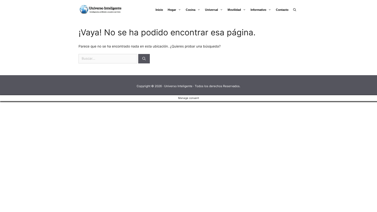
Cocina (190, 9)
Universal (211, 9)
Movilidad (234, 9)
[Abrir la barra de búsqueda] (294, 10)
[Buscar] (144, 58)
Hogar (172, 9)
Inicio (159, 9)
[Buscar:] (108, 58)
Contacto (282, 9)
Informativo (258, 9)
